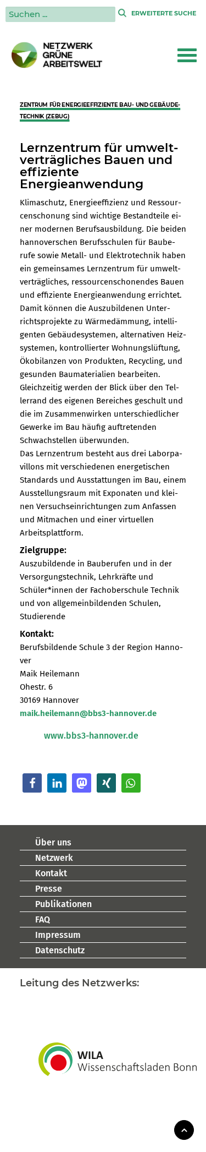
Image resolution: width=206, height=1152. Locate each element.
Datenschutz (60, 950)
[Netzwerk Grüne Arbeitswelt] (57, 55)
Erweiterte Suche (163, 13)
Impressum (58, 935)
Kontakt (51, 873)
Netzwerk (54, 858)
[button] (187, 55)
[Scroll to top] (184, 1129)
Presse (48, 888)
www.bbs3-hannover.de (91, 735)
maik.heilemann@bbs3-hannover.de (88, 713)
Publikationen (63, 904)
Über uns (53, 842)
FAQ (42, 919)
